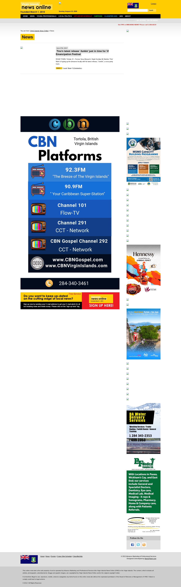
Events (53, 556)
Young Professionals (46, 16)
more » (59, 68)
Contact (153, 4)
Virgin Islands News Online (39, 31)
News (32, 16)
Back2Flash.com (150, 558)
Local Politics (65, 16)
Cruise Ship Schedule (64, 556)
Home (25, 16)
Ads (121, 16)
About (128, 16)
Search (151, 10)
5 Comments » (77, 68)
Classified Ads (78, 556)
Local (65, 68)
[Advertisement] (72, 96)
